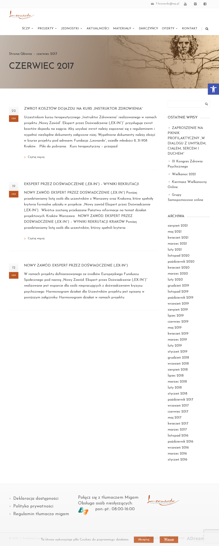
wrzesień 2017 (178, 405)
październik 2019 (180, 297)
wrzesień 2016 (178, 447)
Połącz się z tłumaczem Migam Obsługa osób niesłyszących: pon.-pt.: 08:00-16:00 (108, 503)
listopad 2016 (178, 435)
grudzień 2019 (178, 285)
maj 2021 (175, 231)
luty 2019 (175, 345)
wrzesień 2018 (178, 363)
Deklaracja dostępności (35, 499)
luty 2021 (175, 249)
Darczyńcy (148, 28)
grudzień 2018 (178, 357)
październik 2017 (180, 399)
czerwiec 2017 (178, 411)
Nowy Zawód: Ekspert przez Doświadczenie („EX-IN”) (76, 265)
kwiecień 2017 (178, 423)
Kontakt (189, 28)
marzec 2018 (177, 381)
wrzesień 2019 (178, 303)
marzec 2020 (178, 273)
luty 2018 (175, 387)
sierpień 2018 (178, 369)
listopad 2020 (178, 255)
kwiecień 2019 (178, 333)
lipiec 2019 (176, 315)
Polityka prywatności (33, 506)
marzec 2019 (177, 339)
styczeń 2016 (177, 459)
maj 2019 (175, 327)
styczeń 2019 (177, 351)
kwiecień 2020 (178, 267)
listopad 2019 (178, 291)
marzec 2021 (177, 243)
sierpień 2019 (178, 309)
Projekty (45, 28)
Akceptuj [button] (143, 539)
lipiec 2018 (176, 375)
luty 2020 (175, 279)
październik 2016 (180, 441)
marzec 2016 (177, 453)
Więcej (169, 539)
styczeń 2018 (177, 393)
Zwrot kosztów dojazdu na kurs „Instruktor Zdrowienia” (83, 109)
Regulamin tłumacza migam (41, 514)
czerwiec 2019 (178, 321)
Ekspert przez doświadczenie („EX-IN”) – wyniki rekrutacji (81, 184)
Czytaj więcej (36, 157)
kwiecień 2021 (178, 237)
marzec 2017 (177, 429)
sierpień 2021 (178, 225)
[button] (213, 89)
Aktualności (98, 28)
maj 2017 (174, 417)
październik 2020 (181, 261)
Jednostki (70, 28)
